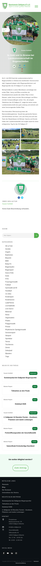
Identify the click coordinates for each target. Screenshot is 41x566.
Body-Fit (8, 264)
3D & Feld (8, 246)
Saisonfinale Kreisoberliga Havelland (20, 446)
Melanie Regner (8, 386)
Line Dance (9, 309)
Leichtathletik (10, 306)
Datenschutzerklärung (21, 563)
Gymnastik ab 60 (11, 288)
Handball (8, 291)
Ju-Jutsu (8, 294)
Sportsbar (8, 338)
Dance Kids (9, 273)
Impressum (36, 561)
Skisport (8, 335)
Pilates (7, 320)
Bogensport (9, 270)
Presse (7, 326)
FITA (7, 279)
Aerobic (8, 249)
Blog (3, 487)
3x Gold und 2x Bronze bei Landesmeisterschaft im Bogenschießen (20, 58)
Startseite (5, 484)
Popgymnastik (10, 323)
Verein (7, 347)
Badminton (9, 255)
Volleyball (8, 350)
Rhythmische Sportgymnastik (15, 329)
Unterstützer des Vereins (10, 492)
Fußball (8, 285)
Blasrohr (8, 258)
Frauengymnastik (11, 282)
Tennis (7, 341)
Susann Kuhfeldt (8, 373)
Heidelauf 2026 (20, 404)
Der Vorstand (6, 490)
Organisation (9, 317)
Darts (7, 276)
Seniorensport (10, 332)
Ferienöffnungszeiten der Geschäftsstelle (20, 433)
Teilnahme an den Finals (20, 391)
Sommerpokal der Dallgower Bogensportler (20, 378)
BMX (7, 261)
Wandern (8, 353)
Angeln (7, 252)
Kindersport (9, 297)
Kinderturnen (9, 300)
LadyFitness (9, 303)
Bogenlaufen (9, 267)
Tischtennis (9, 344)
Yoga (7, 356)
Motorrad (8, 312)
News (7, 315)
